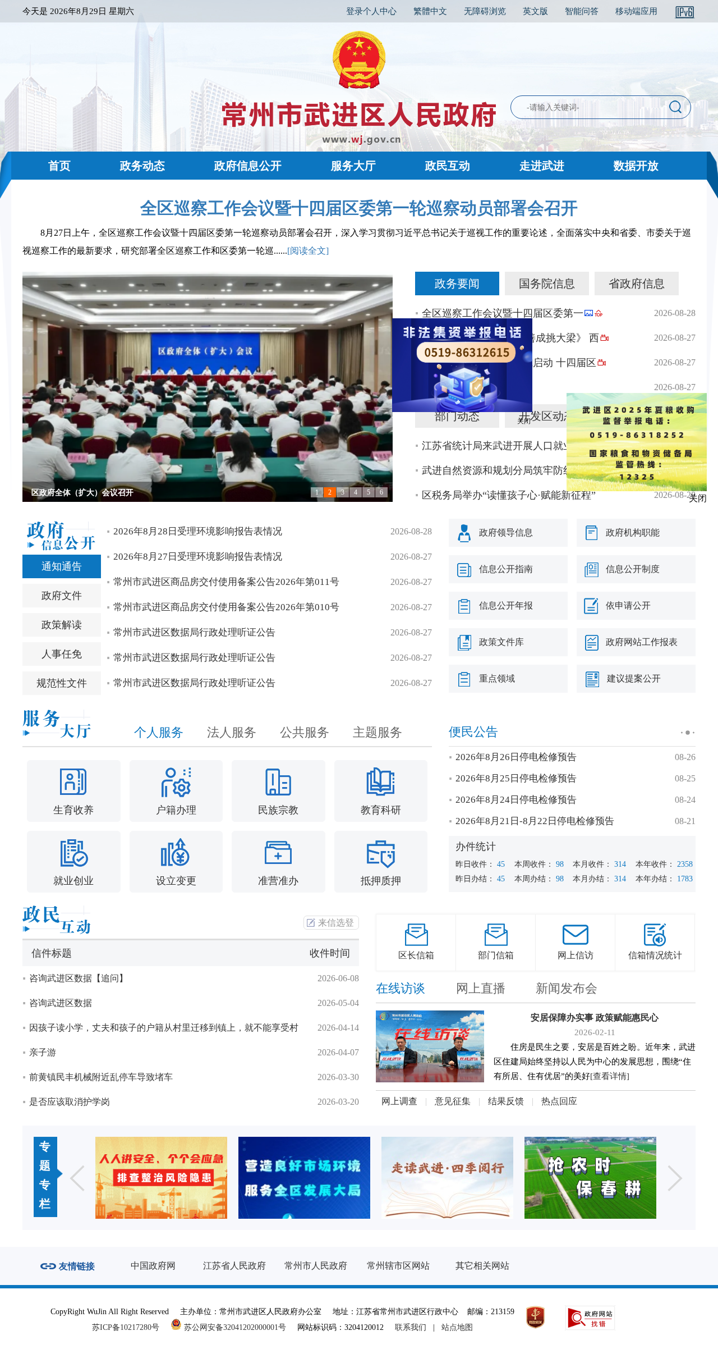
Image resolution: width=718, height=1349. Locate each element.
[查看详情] (609, 1076)
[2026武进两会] (590, 1178)
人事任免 (62, 654)
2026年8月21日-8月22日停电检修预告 (534, 821)
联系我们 (410, 1327)
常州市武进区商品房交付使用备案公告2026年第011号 (226, 582)
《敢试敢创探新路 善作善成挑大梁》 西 (510, 338)
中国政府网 (153, 1265)
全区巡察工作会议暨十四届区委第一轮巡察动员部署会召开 (359, 208)
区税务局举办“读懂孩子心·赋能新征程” (509, 495)
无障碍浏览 (485, 11)
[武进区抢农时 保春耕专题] (447, 1178)
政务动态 (142, 165)
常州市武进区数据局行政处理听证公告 (194, 632)
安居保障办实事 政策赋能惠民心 (595, 1017)
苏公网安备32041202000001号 (234, 1327)
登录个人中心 (371, 11)
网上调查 (399, 1101)
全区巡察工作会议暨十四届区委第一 (502, 313)
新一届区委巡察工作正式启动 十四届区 (509, 362)
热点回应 (559, 1101)
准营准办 (278, 880)
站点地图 (457, 1327)
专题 (44, 1156)
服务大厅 (353, 165)
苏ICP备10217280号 (130, 1327)
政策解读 (62, 624)
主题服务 (377, 732)
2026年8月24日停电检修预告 (516, 799)
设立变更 (176, 880)
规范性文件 (61, 683)
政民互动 (447, 165)
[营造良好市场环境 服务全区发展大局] (161, 1178)
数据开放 (636, 165)
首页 (59, 165)
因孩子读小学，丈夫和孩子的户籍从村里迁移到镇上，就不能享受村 (163, 1027)
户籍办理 (176, 810)
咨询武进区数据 (60, 1003)
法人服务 (231, 732)
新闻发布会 (566, 988)
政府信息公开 (248, 165)
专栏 (44, 1194)
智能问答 (582, 11)
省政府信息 (637, 283)
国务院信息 (547, 283)
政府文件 (62, 595)
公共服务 (304, 732)
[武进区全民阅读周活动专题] (304, 1178)
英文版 (535, 11)
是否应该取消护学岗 (69, 1101)
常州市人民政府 (315, 1265)
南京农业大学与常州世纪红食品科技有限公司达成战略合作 (133, 492)
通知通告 (62, 566)
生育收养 (73, 810)
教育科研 (381, 810)
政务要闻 (457, 283)
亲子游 (42, 1052)
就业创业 (73, 880)
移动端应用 (636, 11)
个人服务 (158, 732)
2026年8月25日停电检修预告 (516, 778)
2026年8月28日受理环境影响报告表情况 (197, 531)
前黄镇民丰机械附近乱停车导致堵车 (101, 1077)
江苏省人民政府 (234, 1265)
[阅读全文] (308, 250)
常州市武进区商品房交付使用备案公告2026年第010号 (226, 607)
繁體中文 (430, 11)
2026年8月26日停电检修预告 (516, 757)
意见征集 (453, 1101)
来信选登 (336, 922)
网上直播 (480, 988)
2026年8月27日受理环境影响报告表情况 (197, 556)
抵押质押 (381, 880)
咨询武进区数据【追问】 (78, 978)
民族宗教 (278, 810)
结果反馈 (506, 1101)
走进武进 (541, 165)
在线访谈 (400, 988)
